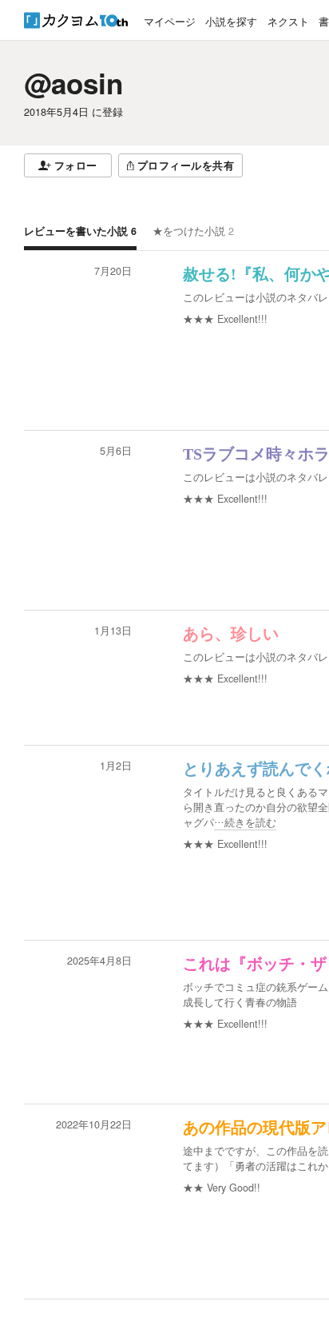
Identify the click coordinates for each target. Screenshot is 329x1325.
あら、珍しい (231, 634)
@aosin (73, 83)
